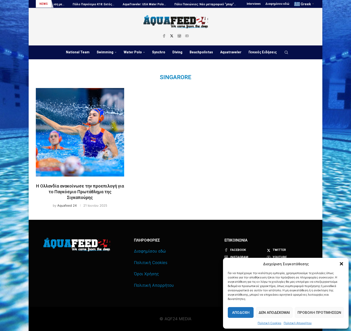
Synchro (158, 52)
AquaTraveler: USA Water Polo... (134, 4)
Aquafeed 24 (67, 205)
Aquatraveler (230, 52)
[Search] (286, 52)
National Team (78, 52)
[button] (341, 263)
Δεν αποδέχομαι (274, 312)
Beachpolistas (201, 52)
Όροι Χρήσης (146, 273)
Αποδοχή (241, 312)
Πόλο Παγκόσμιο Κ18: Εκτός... (83, 4)
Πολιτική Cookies (269, 323)
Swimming (105, 52)
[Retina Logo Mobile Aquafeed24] (76, 244)
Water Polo (133, 52)
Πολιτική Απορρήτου (298, 323)
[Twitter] (171, 36)
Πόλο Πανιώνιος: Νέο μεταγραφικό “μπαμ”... (195, 4)
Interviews (254, 4)
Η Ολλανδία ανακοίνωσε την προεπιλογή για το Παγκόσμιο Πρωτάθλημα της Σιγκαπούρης (80, 191)
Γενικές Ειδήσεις (263, 52)
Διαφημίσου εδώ (277, 4)
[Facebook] (164, 36)
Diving (177, 52)
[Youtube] (187, 36)
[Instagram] (179, 36)
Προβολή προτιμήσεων (319, 312)
